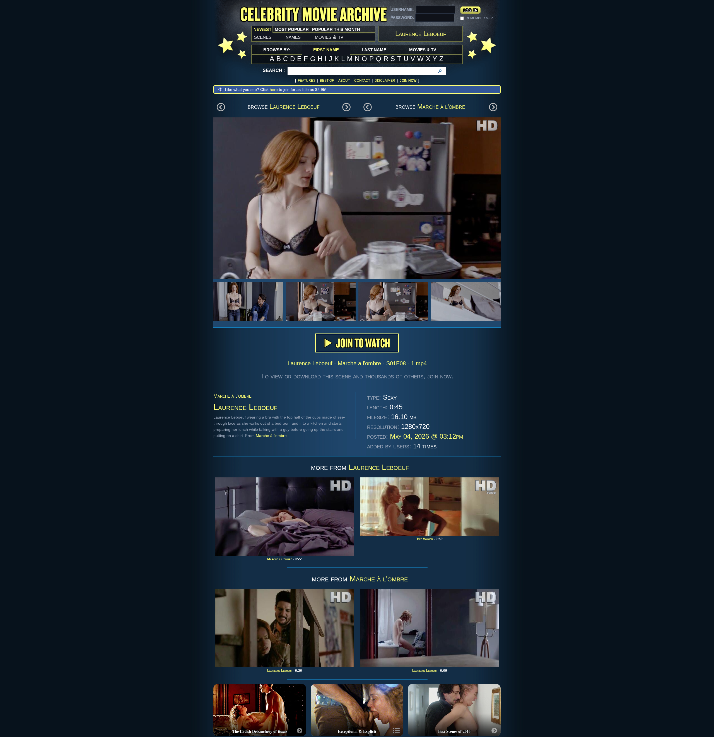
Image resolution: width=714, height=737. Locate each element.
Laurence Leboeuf (294, 106)
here (274, 89)
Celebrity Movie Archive (313, 15)
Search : (274, 70)
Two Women (424, 539)
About (344, 81)
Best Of (327, 81)
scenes (262, 36)
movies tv (329, 36)
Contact (362, 81)
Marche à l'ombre (441, 106)
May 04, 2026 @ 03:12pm (426, 436)
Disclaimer (385, 81)
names (293, 36)
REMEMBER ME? (479, 18)
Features (306, 81)
